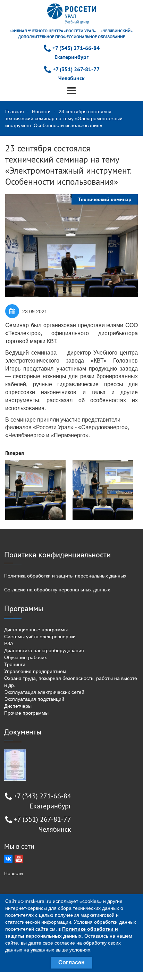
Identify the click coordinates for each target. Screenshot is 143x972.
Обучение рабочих (25, 657)
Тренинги (14, 664)
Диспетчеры (18, 706)
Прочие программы (26, 713)
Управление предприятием (35, 671)
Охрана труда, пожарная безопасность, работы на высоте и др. (70, 681)
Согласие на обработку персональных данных (57, 589)
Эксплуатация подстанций (34, 699)
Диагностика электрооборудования (44, 650)
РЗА (8, 643)
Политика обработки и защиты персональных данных (65, 576)
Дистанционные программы (36, 629)
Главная (14, 111)
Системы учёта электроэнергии (40, 636)
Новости (41, 111)
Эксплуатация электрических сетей (44, 692)
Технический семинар (105, 199)
